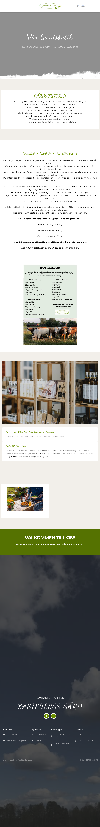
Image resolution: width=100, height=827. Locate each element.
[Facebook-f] (46, 716)
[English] (79, 6)
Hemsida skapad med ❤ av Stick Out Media (17, 760)
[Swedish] (84, 6)
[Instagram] (53, 716)
